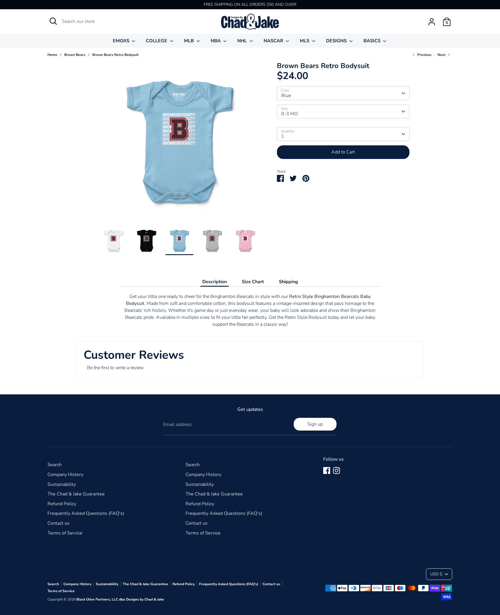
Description (214, 282)
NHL (242, 41)
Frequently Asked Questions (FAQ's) (85, 513)
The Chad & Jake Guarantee (76, 494)
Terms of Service (64, 533)
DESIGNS (337, 41)
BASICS (372, 41)
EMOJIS (121, 41)
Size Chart (253, 282)
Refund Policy (61, 504)
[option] (179, 144)
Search (54, 465)
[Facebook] (326, 470)
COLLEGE (157, 41)
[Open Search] (53, 21)
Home (52, 54)
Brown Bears (74, 54)
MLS (305, 41)
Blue (286, 95)
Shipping (288, 282)
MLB (189, 41)
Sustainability (61, 484)
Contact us (58, 523)
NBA (216, 41)
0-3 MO (289, 114)
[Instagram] (336, 470)
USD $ (436, 574)
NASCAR (274, 41)
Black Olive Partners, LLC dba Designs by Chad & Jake (120, 599)
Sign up (315, 424)
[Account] (432, 22)
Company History (65, 474)
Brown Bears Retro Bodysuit (115, 54)
